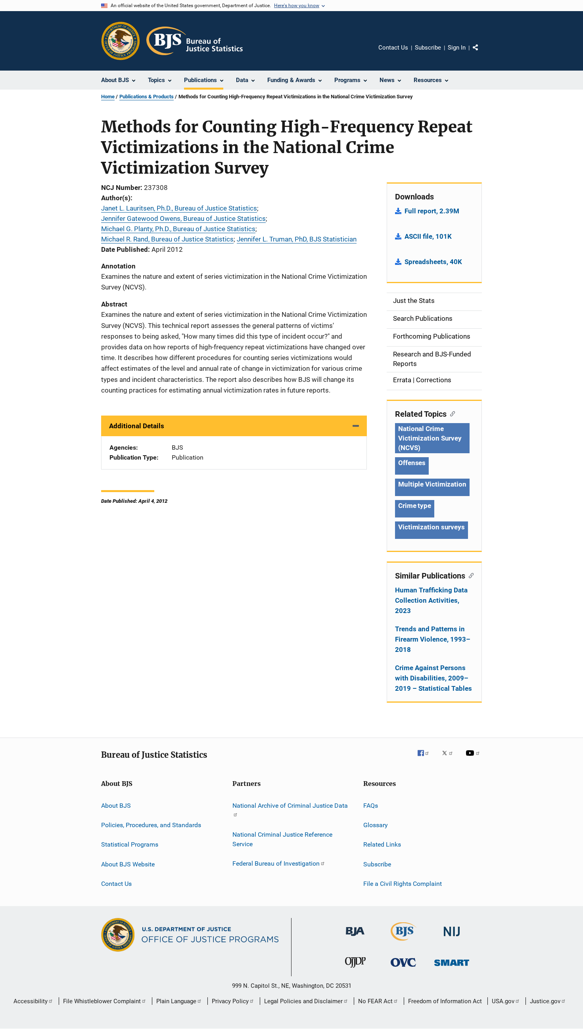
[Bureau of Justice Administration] (355, 937)
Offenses (412, 463)
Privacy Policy (230, 1001)
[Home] (194, 41)
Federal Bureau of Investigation (276, 863)
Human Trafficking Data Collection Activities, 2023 (431, 600)
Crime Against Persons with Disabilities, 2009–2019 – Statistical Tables (433, 678)
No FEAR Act (375, 1001)
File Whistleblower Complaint (102, 1001)
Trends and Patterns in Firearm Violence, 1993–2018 (432, 639)
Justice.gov (545, 1001)
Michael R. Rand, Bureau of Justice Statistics (167, 239)
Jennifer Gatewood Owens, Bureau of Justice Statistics (183, 218)
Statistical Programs (129, 844)
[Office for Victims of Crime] (403, 968)
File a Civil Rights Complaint (402, 883)
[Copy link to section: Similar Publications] (469, 575)
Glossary (375, 825)
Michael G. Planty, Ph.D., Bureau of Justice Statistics (178, 229)
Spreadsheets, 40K (433, 262)
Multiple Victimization (432, 484)
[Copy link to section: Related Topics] (451, 413)
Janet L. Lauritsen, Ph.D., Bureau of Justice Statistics (179, 208)
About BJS (116, 805)
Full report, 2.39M (432, 211)
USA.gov (503, 1001)
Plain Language (176, 1001)
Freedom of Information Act (445, 1001)
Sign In (457, 47)
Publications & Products (146, 97)
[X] (450, 758)
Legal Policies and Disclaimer (303, 1001)
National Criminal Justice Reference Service (282, 839)
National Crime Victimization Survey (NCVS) (430, 438)
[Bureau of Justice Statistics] (403, 942)
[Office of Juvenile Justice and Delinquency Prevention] (355, 969)
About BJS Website (128, 864)
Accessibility (30, 1001)
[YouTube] (474, 758)
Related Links (382, 844)
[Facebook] (426, 758)
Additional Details (136, 426)
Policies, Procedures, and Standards (151, 825)
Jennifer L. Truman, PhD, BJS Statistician (297, 239)
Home (108, 97)
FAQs (370, 805)
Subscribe (428, 47)
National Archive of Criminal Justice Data (290, 805)
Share (482, 53)
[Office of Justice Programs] (120, 40)
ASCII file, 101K (428, 236)
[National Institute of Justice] (452, 937)
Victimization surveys (431, 527)
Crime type (414, 506)
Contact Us (393, 47)
